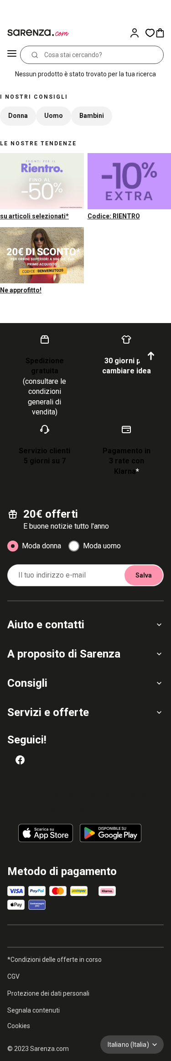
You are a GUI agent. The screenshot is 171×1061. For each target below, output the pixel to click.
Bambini (91, 115)
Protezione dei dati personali (48, 993)
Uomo (53, 115)
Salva (143, 575)
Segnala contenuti (33, 1010)
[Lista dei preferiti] (150, 33)
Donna (18, 115)
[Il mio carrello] (163, 33)
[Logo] (36, 33)
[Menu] (11, 54)
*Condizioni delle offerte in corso (54, 959)
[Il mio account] (137, 33)
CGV (13, 976)
